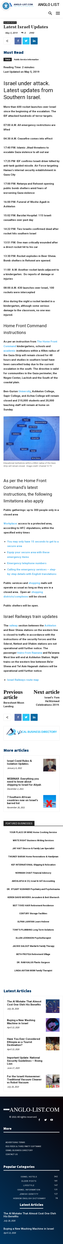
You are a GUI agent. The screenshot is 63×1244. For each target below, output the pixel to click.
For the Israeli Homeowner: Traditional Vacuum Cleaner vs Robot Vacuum (24, 1079)
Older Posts (10, 23)
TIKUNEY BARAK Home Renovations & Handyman (33, 856)
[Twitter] (26, 40)
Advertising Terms (15, 1142)
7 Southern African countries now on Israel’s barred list (22, 800)
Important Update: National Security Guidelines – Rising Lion (24, 1060)
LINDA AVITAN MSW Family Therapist (33, 970)
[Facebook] (18, 40)
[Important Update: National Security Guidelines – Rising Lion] (52, 1062)
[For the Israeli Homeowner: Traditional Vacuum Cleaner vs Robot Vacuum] (52, 1081)
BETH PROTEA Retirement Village (33, 954)
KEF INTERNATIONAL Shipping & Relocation (33, 865)
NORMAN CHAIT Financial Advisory (33, 873)
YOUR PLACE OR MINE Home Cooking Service (33, 832)
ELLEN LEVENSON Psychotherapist (33, 938)
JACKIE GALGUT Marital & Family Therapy (33, 946)
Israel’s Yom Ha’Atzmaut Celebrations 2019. (47, 701)
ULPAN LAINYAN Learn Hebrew (33, 921)
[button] (50, 14)
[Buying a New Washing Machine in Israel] (52, 1025)
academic (10, 350)
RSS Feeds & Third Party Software (23, 1146)
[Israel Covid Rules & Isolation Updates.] (49, 765)
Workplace (10, 523)
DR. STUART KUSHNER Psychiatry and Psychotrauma (33, 889)
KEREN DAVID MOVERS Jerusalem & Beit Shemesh (33, 897)
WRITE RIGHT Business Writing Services (33, 840)
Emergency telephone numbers (26, 563)
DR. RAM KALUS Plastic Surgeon (33, 962)
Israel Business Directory (19, 1150)
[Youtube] (51, 1120)
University (25, 391)
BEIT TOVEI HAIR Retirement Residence (33, 905)
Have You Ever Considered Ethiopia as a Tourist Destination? (23, 1042)
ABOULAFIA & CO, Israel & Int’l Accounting (33, 881)
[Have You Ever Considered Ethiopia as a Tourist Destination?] (52, 1043)
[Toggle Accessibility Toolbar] (6, 6)
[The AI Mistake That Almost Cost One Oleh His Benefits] (52, 1006)
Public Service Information (26, 59)
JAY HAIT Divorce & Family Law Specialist (33, 848)
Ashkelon (50, 625)
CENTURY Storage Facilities (33, 913)
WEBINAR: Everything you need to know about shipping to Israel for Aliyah (24, 781)
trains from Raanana (29, 652)
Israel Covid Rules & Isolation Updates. (19, 762)
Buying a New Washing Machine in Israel (21, 1022)
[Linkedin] (34, 40)
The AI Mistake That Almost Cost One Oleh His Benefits (24, 1003)
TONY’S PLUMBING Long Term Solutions (33, 930)
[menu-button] (58, 14)
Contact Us (12, 1154)
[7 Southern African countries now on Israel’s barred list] (49, 801)
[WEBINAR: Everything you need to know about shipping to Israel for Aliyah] (49, 783)
